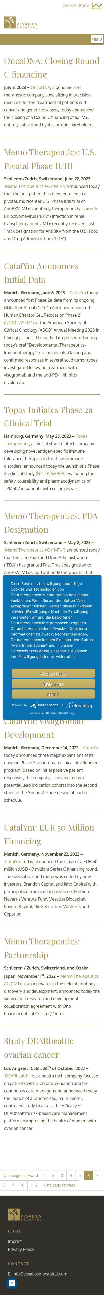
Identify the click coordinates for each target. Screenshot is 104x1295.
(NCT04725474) (19, 322)
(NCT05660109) (51, 473)
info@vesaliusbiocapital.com (40, 1274)
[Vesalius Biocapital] (24, 1214)
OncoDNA (40, 87)
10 (22, 1185)
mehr (53, 694)
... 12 (34, 1185)
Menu (97, 39)
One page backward (20, 1175)
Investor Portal (77, 5)
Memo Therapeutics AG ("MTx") (35, 186)
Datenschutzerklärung (60, 713)
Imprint (15, 1241)
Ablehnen (53, 684)
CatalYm (78, 292)
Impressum (37, 713)
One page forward (59, 1185)
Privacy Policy (21, 1249)
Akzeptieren (53, 674)
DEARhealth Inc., (21, 1076)
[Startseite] (20, 22)
